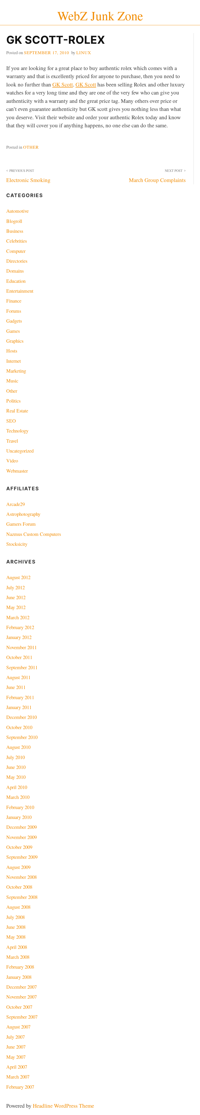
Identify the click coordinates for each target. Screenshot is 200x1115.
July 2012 (15, 587)
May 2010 (16, 777)
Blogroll (14, 221)
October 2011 (19, 657)
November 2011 (21, 647)
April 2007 (16, 1066)
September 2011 (22, 667)
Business (14, 231)
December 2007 (21, 987)
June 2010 (16, 767)
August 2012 (18, 577)
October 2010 (19, 727)
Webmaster (17, 470)
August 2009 (18, 867)
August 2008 (18, 907)
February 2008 (20, 966)
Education (16, 281)
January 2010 (19, 817)
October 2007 (19, 1007)
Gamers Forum (21, 524)
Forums (13, 311)
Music (12, 380)
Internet (13, 361)
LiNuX (83, 52)
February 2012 (20, 627)
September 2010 (22, 737)
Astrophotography (23, 514)
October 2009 (19, 847)
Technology (17, 430)
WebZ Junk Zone (100, 15)
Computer (16, 251)
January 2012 (19, 637)
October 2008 (19, 887)
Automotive (17, 211)
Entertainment (19, 290)
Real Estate (17, 410)
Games (13, 331)
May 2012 (16, 607)
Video (12, 460)
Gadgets (14, 320)
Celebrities (16, 240)
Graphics (14, 340)
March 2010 (17, 797)
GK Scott (62, 84)
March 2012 (17, 617)
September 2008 (22, 897)
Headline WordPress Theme (63, 1105)
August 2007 (18, 1026)
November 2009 (21, 837)
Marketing (16, 370)
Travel (12, 440)
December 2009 (21, 827)
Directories (16, 261)
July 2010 (15, 757)
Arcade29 (15, 504)
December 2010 (21, 717)
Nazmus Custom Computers (33, 534)
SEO (11, 420)
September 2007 (22, 1016)
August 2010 (18, 747)
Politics (13, 400)
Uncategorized (20, 450)
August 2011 (18, 677)
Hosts (11, 350)
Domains (15, 270)
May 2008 (16, 937)
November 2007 (21, 996)
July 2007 (15, 1036)
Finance (13, 300)
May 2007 (16, 1057)
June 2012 (16, 597)
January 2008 (19, 977)
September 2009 (22, 857)
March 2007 (17, 1076)
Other (31, 147)
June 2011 (16, 687)
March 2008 (17, 957)
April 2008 (16, 947)
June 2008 (16, 927)
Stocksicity (16, 544)
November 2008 (21, 877)
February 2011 (20, 697)
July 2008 (15, 917)
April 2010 (16, 787)
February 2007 (20, 1086)
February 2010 (20, 807)
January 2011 (19, 707)
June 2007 (16, 1046)
